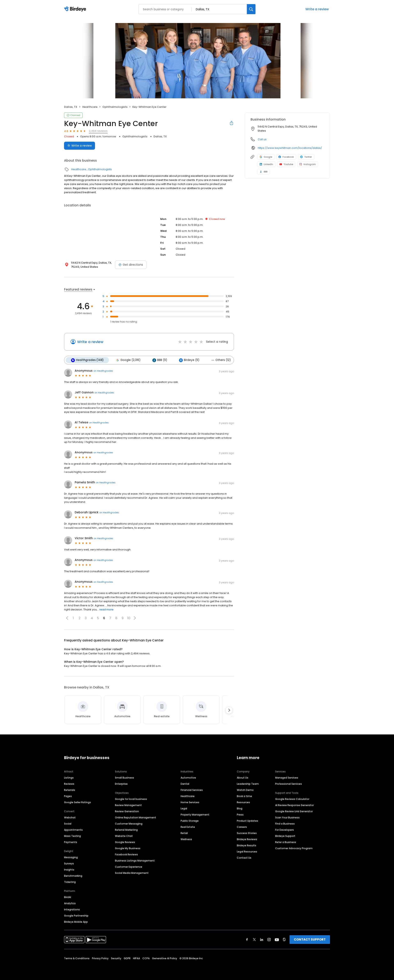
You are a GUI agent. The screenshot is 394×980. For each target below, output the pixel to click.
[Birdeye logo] (76, 9)
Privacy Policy (100, 958)
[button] (67, 618)
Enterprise (121, 784)
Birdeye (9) (191, 360)
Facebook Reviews (126, 854)
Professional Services (288, 784)
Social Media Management (132, 873)
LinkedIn (268, 164)
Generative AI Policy (164, 958)
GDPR (127, 958)
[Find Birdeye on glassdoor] (284, 939)
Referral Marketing (126, 830)
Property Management (195, 814)
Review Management (128, 805)
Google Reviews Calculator (292, 799)
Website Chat (124, 836)
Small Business (124, 777)
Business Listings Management (135, 860)
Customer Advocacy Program (294, 848)
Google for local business (131, 799)
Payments (70, 842)
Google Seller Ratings (77, 802)
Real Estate (188, 827)
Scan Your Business (287, 817)
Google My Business (127, 848)
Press (240, 814)
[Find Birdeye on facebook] (247, 939)
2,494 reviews (98, 131)
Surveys (69, 863)
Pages (68, 796)
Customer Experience (128, 867)
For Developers (284, 830)
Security (116, 958)
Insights (69, 869)
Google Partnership (76, 915)
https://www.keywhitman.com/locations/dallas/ (290, 148)
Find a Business (285, 823)
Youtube (288, 164)
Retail (184, 833)
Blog (239, 808)
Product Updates (247, 821)
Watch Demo (245, 790)
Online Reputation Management (135, 817)
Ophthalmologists (114, 107)
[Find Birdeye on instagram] (269, 939)
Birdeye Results (246, 845)
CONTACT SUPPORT (310, 939)
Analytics (70, 903)
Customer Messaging (128, 823)
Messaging (71, 857)
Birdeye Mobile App (76, 922)
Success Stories (247, 833)
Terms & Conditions (76, 958)
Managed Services (286, 777)
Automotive (188, 777)
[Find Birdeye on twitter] (254, 939)
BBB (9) (162, 360)
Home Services (190, 802)
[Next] (229, 710)
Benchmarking (73, 876)
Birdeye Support (285, 836)
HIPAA (136, 958)
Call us (262, 139)
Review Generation (127, 811)
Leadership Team (248, 784)
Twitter (308, 157)
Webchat (70, 817)
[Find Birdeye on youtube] (277, 939)
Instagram (310, 164)
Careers (242, 827)
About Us (242, 777)
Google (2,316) (130, 360)
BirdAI (67, 897)
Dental (185, 784)
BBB (265, 171)
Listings (69, 777)
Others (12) (223, 360)
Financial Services (192, 790)
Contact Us (244, 857)
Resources (243, 802)
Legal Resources (247, 851)
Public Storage (190, 821)
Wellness (186, 839)
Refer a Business (285, 842)
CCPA (146, 958)
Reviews (69, 784)
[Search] (251, 9)
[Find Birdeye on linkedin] (261, 939)
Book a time (244, 796)
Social (67, 823)
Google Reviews (125, 842)
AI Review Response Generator (294, 805)
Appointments (73, 830)
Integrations (72, 909)
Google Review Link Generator (294, 811)
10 (128, 618)
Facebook (288, 157)
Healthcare (89, 107)
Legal (184, 808)
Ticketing (70, 882)
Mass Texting (72, 836)
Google (268, 157)
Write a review (317, 9)
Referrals (69, 790)
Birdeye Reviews (247, 839)
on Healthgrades (103, 370)
